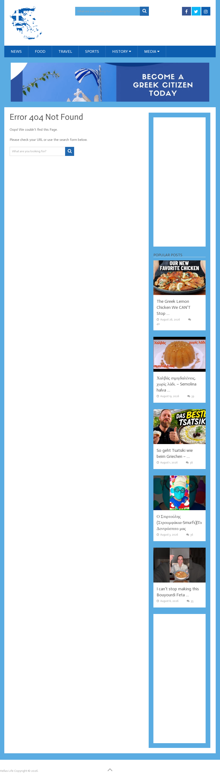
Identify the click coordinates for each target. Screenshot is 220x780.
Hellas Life (7, 771)
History (120, 51)
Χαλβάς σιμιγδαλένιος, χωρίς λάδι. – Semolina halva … (176, 384)
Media (150, 51)
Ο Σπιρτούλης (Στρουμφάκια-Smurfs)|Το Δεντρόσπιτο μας (179, 522)
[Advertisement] (179, 182)
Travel (65, 51)
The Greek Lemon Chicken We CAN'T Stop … (174, 307)
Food (40, 51)
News (16, 51)
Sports (92, 51)
